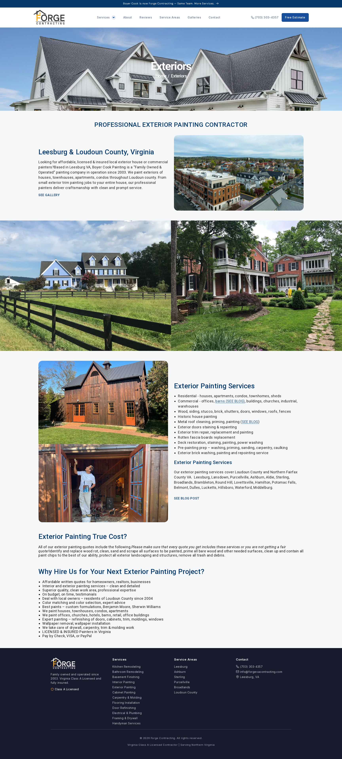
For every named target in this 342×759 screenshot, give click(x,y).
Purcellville (182, 682)
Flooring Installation (126, 702)
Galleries (194, 17)
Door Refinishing (124, 707)
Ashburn (180, 671)
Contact (214, 17)
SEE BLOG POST (187, 498)
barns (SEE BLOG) (230, 401)
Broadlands (182, 687)
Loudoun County (185, 692)
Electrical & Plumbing (127, 713)
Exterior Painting (124, 687)
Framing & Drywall (125, 718)
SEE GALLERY (49, 195)
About (127, 17)
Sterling (179, 677)
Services (103, 17)
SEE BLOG (250, 422)
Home (160, 76)
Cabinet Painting (124, 692)
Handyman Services (126, 723)
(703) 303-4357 (266, 17)
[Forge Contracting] (49, 17)
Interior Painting (123, 682)
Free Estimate (295, 17)
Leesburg (181, 666)
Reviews (146, 17)
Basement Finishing (126, 677)
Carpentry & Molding (127, 697)
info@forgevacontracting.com (261, 671)
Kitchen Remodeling (126, 666)
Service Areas (170, 17)
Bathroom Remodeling (127, 671)
